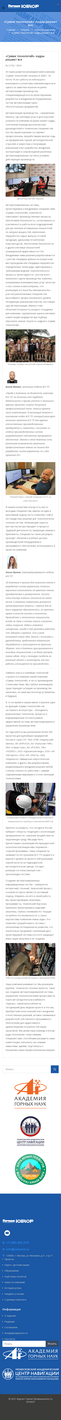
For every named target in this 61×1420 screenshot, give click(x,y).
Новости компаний (15, 1282)
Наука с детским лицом (17, 1264)
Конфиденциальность (16, 1333)
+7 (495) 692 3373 (17, 1242)
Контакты (10, 1338)
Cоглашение (11, 1327)
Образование (12, 1270)
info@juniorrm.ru (17, 1249)
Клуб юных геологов (15, 1276)
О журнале (10, 1315)
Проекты (9, 1259)
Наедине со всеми (14, 1293)
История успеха (13, 1288)
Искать (55, 1069)
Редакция (10, 1321)
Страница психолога (15, 1299)
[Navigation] (3, 8)
